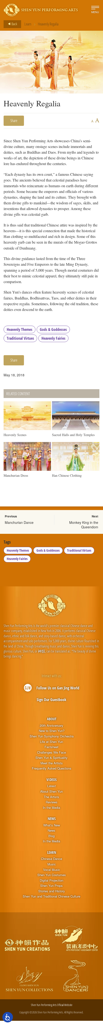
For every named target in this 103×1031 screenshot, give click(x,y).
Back (14, 23)
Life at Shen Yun (51, 742)
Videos (51, 779)
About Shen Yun (51, 791)
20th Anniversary (51, 725)
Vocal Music (51, 870)
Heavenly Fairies (53, 338)
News (52, 818)
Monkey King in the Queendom (83, 524)
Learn (27, 24)
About (51, 719)
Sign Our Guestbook (51, 699)
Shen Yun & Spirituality (51, 758)
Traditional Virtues (20, 338)
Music (51, 864)
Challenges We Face (51, 752)
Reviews (51, 802)
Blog (51, 836)
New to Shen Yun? (51, 731)
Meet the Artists (51, 763)
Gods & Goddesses (53, 329)
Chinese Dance (51, 859)
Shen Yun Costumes (51, 875)
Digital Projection (51, 880)
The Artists (51, 797)
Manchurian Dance (19, 522)
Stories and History (51, 891)
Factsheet (51, 747)
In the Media (51, 807)
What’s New (51, 825)
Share (13, 120)
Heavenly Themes (19, 329)
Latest (51, 786)
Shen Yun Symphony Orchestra (52, 736)
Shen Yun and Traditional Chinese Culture (51, 896)
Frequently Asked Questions (51, 768)
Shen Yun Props (51, 886)
